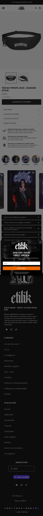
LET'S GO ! (21, 268)
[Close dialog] (40, 242)
